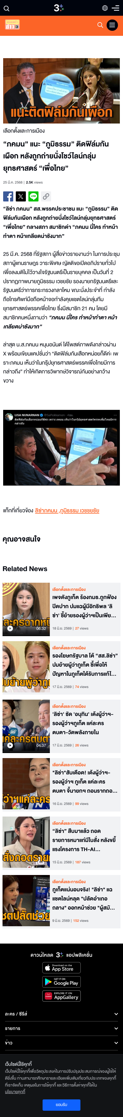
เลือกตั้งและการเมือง (69, 589)
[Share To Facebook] (8, 196)
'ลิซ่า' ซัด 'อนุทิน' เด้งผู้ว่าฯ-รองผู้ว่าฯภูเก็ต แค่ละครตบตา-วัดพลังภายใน (83, 723)
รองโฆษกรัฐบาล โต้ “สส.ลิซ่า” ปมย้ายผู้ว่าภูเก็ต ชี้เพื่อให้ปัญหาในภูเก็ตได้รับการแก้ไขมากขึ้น (85, 665)
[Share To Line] (33, 196)
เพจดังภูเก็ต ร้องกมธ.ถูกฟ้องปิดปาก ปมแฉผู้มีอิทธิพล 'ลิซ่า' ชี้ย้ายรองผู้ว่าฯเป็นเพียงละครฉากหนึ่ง (84, 606)
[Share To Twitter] (21, 196)
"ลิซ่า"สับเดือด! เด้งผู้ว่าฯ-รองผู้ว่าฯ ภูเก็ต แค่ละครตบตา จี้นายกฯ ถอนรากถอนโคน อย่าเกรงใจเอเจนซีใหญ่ (84, 781)
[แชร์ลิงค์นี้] (46, 196)
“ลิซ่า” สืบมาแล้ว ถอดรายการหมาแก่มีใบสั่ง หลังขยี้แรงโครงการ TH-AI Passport (84, 840)
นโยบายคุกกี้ (15, 1092)
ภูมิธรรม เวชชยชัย (79, 511)
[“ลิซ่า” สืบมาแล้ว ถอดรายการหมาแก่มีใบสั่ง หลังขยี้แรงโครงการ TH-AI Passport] (26, 843)
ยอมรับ (61, 1105)
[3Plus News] (17, 25)
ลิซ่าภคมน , (47, 511)
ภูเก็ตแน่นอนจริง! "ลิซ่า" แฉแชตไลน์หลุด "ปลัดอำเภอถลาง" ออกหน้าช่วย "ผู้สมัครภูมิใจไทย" (84, 898)
